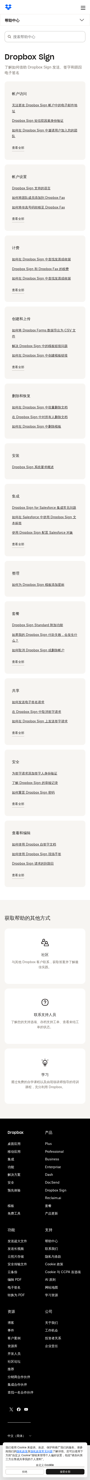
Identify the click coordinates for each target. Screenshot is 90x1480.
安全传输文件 (17, 1264)
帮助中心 (12, 20)
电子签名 (14, 1287)
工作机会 (51, 1330)
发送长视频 (16, 1249)
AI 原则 (50, 1279)
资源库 (12, 1346)
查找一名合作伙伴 (20, 1392)
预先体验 (14, 1190)
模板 (11, 1206)
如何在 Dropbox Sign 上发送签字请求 (40, 721)
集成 (11, 1159)
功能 (11, 1167)
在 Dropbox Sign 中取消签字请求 (36, 712)
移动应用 (14, 1151)
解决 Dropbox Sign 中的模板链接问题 (40, 346)
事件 (11, 1330)
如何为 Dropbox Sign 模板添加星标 (38, 585)
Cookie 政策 (54, 1264)
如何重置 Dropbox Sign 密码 (33, 792)
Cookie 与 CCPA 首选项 (63, 1272)
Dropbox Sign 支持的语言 (31, 188)
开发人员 (14, 1353)
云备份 (12, 1272)
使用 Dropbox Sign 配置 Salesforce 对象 (42, 532)
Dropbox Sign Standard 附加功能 (37, 625)
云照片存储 (16, 1256)
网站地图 (51, 1287)
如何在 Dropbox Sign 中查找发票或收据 (41, 259)
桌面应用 (14, 1144)
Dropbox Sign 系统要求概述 (33, 467)
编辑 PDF (15, 1279)
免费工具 (14, 1213)
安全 (11, 1182)
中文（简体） (17, 1436)
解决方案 (14, 1174)
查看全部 (18, 148)
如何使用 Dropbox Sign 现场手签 (36, 854)
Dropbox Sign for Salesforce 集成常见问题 (44, 507)
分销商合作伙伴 (19, 1377)
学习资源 (51, 1295)
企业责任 (51, 1346)
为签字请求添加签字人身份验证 (34, 773)
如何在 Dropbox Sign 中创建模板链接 (40, 355)
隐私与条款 (53, 1256)
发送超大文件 (17, 1241)
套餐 (48, 1206)
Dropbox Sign (55, 1190)
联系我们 (51, 1249)
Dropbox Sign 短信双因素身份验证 (37, 120)
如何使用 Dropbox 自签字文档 (34, 844)
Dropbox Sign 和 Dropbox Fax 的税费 (40, 269)
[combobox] (49, 36)
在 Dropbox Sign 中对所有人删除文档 (40, 417)
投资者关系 (53, 1338)
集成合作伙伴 (17, 1384)
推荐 (11, 1369)
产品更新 (51, 1213)
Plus (48, 1144)
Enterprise (53, 1167)
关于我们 (51, 1323)
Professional (54, 1151)
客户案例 (14, 1338)
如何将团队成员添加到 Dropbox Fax (38, 198)
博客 (11, 1323)
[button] (9, 36)
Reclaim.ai (53, 1198)
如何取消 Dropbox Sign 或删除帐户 (38, 650)
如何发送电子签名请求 (28, 702)
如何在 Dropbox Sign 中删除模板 (36, 426)
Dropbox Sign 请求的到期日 (33, 863)
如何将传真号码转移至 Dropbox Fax (38, 207)
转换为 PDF (16, 1295)
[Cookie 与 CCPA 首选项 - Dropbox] (45, 1459)
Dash (49, 1174)
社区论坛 (14, 1361)
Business (52, 1159)
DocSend (52, 1182)
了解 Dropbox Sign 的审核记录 (35, 783)
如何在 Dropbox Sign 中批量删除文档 (40, 407)
